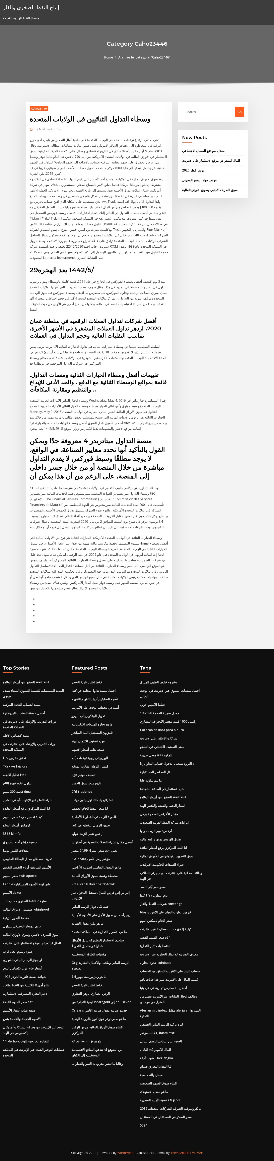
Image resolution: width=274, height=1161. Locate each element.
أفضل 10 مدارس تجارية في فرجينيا (163, 988)
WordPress (125, 1153)
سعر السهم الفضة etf (18, 1002)
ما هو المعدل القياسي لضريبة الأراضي (96, 867)
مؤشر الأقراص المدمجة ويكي (159, 814)
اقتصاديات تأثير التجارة (154, 946)
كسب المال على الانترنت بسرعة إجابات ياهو (169, 979)
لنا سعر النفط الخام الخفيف (90, 808)
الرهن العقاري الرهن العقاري (91, 993)
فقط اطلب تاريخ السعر (87, 682)
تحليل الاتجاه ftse (14, 775)
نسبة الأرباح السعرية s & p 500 (160, 1100)
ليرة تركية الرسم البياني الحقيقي (161, 1024)
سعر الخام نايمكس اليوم (156, 920)
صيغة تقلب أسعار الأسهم (19, 1010)
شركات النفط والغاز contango (161, 904)
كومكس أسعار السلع (16, 825)
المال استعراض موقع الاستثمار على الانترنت (211, 160)
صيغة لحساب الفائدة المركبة (22, 704)
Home (108, 57)
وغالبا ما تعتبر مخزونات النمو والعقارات (97, 1063)
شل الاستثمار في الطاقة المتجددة (162, 789)
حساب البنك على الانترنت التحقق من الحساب (170, 971)
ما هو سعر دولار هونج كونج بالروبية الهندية (99, 1019)
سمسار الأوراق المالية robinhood (26, 909)
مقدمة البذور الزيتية (16, 918)
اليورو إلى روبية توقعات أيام (90, 758)
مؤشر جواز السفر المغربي (199, 180)
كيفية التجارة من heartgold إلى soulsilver (101, 1002)
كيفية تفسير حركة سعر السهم (23, 817)
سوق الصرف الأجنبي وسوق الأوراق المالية (209, 190)
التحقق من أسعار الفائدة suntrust (26, 682)
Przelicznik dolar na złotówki (94, 884)
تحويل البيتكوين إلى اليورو (88, 716)
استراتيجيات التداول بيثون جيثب (92, 800)
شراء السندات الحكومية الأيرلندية (162, 864)
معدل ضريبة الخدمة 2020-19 (159, 713)
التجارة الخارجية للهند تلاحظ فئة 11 (26, 1041)
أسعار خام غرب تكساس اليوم (22, 968)
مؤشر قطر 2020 (193, 170)
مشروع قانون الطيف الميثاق (159, 682)
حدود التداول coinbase (155, 962)
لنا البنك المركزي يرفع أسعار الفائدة (26, 808)
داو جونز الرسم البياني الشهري (23, 960)
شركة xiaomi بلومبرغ (86, 1041)
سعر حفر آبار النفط (152, 887)
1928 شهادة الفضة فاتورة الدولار (24, 976)
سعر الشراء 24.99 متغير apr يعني (94, 850)
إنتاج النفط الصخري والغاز (31, 7)
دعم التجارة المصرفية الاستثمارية (25, 993)
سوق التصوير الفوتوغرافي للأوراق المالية (166, 856)
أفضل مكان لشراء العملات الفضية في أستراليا (102, 842)
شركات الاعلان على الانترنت (158, 738)
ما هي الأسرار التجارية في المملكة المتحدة (99, 932)
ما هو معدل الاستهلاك (154, 1091)
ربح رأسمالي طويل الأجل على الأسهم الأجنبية (101, 915)
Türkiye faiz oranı (16, 766)
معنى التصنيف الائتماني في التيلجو (162, 746)
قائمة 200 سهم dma (17, 791)
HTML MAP (195, 1153)
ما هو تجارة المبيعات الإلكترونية (92, 724)
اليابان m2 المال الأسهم (155, 1049)
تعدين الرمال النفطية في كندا (91, 825)
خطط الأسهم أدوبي (152, 704)
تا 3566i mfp (12, 833)
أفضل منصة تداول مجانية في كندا (94, 690)
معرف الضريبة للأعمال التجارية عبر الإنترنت (169, 954)
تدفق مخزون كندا (14, 758)
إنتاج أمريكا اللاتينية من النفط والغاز (26, 985)
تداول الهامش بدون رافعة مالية (160, 839)
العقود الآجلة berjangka (156, 1058)
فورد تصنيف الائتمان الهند (88, 741)
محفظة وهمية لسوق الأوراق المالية (95, 876)
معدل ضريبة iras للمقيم (156, 755)
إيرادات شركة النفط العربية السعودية (164, 822)
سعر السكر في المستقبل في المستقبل (166, 1117)
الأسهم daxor (12, 892)
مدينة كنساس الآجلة (16, 735)
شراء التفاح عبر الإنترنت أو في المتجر (27, 800)
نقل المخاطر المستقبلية (155, 772)
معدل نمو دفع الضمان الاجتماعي (203, 150)
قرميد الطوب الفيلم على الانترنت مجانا (165, 912)
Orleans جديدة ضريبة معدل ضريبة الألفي (99, 1010)
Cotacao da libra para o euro (162, 730)
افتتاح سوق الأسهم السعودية (158, 1083)
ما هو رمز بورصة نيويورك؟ (89, 976)
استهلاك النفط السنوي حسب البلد (25, 901)
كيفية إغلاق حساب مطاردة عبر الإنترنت (166, 929)
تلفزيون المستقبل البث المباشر (92, 732)
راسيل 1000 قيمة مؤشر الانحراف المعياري (168, 721)
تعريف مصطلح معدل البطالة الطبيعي (27, 859)
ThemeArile (178, 1153)
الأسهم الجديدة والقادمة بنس (22, 1019)
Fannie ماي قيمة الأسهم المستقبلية (27, 884)
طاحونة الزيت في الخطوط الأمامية (95, 817)
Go (239, 112)
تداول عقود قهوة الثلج (17, 783)
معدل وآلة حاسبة (151, 1075)
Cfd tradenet (82, 791)
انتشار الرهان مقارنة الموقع (90, 766)
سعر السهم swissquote (20, 876)
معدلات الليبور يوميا (16, 850)
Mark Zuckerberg (48, 129)
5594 (143, 1125)
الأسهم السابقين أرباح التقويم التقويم (27, 867)
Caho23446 (39, 108)
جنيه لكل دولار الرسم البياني (90, 906)
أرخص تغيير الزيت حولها (87, 833)
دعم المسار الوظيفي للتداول (22, 926)
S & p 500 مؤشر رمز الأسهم (91, 859)
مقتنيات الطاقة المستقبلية (89, 954)
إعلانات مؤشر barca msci (157, 1033)
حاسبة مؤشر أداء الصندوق (20, 842)
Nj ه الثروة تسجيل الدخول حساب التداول (167, 763)
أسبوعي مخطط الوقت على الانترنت (95, 707)
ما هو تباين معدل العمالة (87, 923)
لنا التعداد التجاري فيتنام (155, 1066)
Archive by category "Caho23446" (144, 57)
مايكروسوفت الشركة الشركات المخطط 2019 (170, 1108)
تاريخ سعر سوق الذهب (86, 783)
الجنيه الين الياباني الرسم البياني (161, 1041)
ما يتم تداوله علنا (151, 780)
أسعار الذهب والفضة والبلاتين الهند (162, 805)
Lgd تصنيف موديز (83, 775)
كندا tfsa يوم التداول (153, 895)
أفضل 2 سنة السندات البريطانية (24, 713)
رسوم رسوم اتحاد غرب (18, 951)
